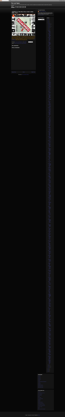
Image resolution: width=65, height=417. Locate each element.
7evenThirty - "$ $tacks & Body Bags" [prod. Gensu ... (49, 192)
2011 (48, 370)
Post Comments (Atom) (25, 74)
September (49, 26)
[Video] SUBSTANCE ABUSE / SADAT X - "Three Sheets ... (49, 351)
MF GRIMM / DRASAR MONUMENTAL (42, 381)
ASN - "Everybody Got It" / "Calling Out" (49, 347)
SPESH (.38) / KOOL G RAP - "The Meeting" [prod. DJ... (49, 61)
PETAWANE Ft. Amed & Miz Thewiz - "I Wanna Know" (49, 122)
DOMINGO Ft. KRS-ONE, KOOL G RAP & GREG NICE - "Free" (49, 133)
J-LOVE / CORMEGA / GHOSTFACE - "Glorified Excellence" (49, 305)
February (49, 366)
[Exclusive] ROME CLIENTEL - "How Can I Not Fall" (49, 177)
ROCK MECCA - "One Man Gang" (49, 309)
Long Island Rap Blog (40, 398)
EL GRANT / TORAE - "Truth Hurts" (49, 125)
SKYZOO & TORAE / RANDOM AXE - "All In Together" (49, 138)
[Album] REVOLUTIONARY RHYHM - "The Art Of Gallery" (49, 208)
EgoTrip (39, 396)
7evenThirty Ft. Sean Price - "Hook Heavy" (49, 79)
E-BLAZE (39, 380)
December (49, 23)
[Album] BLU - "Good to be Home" (49, 232)
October (49, 25)
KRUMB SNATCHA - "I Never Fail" (49, 354)
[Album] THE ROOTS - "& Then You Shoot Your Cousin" (49, 274)
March (49, 365)
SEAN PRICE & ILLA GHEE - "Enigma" (49, 102)
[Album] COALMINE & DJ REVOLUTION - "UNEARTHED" (49, 279)
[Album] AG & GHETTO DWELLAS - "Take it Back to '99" (49, 334)
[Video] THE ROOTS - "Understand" (49, 271)
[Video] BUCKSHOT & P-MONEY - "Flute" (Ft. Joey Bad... (49, 150)
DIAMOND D (39, 379)
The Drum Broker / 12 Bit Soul (41, 404)
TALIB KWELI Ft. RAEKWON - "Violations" (49, 283)
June (48, 29)
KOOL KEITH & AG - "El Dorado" (49, 92)
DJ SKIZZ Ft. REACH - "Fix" (49, 234)
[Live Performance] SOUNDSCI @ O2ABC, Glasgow (49, 96)
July (48, 28)
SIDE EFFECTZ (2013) (40, 386)
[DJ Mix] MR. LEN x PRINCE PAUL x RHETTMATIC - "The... (49, 114)
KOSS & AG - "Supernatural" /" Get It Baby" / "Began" (49, 52)
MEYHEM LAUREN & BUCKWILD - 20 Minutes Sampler (49, 109)
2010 (48, 371)
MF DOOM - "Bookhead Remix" (49, 86)
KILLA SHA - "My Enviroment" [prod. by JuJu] (49, 338)
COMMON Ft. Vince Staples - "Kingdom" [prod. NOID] (49, 35)
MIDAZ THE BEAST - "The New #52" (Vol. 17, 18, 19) (49, 260)
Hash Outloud (39, 397)
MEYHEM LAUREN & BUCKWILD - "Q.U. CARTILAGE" (49, 182)
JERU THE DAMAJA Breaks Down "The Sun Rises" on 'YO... (49, 145)
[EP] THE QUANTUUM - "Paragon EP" (49, 344)
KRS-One (25, 43)
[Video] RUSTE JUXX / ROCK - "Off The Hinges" (49, 244)
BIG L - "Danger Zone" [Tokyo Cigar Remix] (49, 312)
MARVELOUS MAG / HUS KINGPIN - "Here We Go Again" (49, 362)
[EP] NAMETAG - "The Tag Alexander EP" (49, 68)
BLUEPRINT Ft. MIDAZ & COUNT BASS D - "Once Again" (49, 165)
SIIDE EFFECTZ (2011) (40, 387)
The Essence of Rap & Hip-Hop (41, 405)
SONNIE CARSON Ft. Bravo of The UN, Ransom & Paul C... (49, 238)
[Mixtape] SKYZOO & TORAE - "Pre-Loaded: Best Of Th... (49, 267)
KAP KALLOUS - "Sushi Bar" (49, 99)
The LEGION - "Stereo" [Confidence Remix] (49, 196)
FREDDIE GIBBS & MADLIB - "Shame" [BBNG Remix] (49, 154)
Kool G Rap (21, 43)
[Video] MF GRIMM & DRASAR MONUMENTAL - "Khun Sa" (49, 296)
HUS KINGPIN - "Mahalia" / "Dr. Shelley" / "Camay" (49, 118)
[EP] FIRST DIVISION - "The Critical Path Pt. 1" (49, 257)
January (49, 367)
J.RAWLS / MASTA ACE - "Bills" (49, 264)
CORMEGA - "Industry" (49, 167)
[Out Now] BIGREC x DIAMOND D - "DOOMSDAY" (49, 129)
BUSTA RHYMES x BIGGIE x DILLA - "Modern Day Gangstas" (49, 221)
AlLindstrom (39, 391)
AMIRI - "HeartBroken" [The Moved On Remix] (49, 316)
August (49, 27)
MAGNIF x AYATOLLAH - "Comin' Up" (49, 217)
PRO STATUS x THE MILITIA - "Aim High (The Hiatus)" (49, 300)
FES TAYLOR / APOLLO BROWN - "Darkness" (49, 225)
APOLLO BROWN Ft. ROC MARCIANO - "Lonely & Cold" (49, 171)
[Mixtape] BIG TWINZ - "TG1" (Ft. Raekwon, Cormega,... (49, 325)
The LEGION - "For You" (49, 162)
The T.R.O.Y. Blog (40, 406)
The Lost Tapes (15, 3)
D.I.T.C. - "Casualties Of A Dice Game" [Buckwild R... (49, 320)
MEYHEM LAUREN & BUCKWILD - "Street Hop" (49, 199)
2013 (48, 368)
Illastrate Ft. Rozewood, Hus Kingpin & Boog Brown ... (49, 357)
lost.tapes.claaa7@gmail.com (42, 11)
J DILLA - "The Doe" (49, 160)
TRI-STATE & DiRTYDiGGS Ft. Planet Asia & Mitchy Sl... (49, 204)
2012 (48, 369)
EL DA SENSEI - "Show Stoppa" (49, 341)
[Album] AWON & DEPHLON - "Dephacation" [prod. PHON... (49, 288)
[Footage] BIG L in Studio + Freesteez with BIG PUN (49, 43)
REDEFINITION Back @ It (49, 241)
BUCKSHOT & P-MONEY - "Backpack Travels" (49, 185)
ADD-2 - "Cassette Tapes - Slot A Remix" (49, 229)
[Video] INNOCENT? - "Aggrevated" (49, 141)
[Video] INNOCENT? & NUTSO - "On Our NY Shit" (49, 189)
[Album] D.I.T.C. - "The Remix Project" (49, 292)
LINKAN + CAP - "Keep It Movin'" (49, 174)
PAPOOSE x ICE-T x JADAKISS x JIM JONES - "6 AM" (49, 248)
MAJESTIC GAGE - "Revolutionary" (49, 32)
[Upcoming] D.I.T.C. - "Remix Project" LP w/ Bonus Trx (49, 39)
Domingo (15, 43)
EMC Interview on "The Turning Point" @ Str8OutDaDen (49, 56)
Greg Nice (18, 43)
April (48, 364)
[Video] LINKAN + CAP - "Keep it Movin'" (49, 157)
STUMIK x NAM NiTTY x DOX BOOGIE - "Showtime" (49, 213)
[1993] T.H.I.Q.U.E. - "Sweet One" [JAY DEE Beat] (49, 47)
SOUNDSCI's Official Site (41, 403)
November (49, 24)
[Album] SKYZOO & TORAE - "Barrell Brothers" (49, 75)
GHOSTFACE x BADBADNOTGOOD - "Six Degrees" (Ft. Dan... (49, 83)
